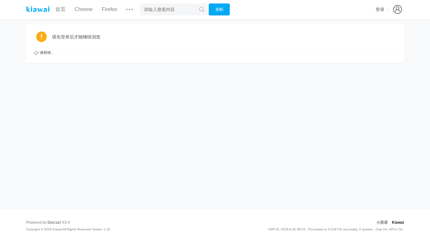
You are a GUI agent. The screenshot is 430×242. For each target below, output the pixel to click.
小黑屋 (382, 222)
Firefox (109, 9)
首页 (60, 9)
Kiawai (398, 222)
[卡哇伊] (38, 9)
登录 (380, 9)
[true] (202, 9)
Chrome (84, 9)
